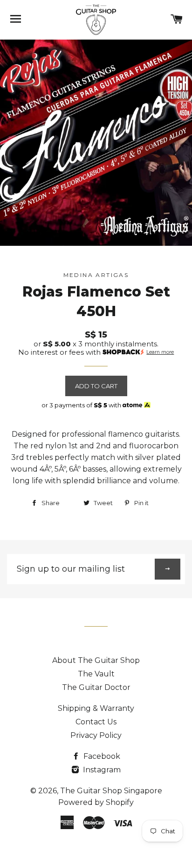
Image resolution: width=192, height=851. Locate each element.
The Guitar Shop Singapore (111, 790)
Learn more (160, 352)
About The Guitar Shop (96, 660)
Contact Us (96, 721)
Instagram (101, 769)
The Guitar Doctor (96, 687)
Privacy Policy (96, 735)
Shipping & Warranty (96, 708)
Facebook (101, 756)
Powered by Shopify (96, 802)
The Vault (96, 673)
